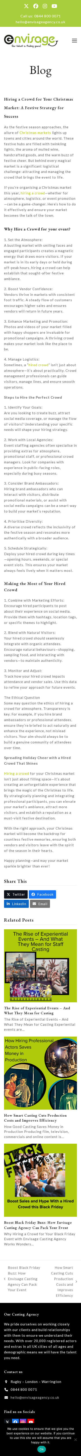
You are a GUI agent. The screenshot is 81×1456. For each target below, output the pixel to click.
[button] (74, 40)
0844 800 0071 (47, 16)
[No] (75, 1439)
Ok (42, 1449)
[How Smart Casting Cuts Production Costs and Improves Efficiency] (40, 1072)
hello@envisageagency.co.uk (40, 22)
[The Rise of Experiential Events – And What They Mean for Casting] (40, 965)
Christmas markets (35, 133)
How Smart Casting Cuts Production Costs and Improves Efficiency (35, 1118)
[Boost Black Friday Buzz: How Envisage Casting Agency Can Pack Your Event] (40, 1180)
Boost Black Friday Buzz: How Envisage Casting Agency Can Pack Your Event (38, 1225)
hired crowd (39, 365)
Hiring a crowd (16, 773)
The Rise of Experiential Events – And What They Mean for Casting (37, 1010)
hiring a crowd (33, 193)
